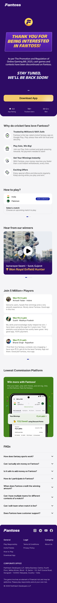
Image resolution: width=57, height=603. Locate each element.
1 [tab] (28, 91)
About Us (48, 544)
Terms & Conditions (31, 544)
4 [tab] (31, 278)
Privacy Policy (29, 548)
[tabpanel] (28, 71)
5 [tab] (32, 278)
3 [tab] (31, 217)
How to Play (8, 552)
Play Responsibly (10, 544)
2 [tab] (29, 217)
